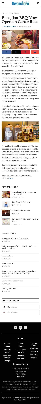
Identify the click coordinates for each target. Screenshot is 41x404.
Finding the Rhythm (10, 289)
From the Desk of (7, 357)
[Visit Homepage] (20, 3)
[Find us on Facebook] (15, 327)
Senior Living (20, 349)
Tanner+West (22, 400)
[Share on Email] (35, 52)
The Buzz (10, 13)
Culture (7, 343)
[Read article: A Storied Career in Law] (6, 213)
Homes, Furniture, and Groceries (15, 238)
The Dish (20, 359)
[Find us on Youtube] (25, 327)
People (20, 343)
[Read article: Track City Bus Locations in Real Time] (6, 221)
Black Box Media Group (19, 398)
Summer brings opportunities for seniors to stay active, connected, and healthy (20, 272)
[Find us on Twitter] (20, 328)
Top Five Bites (7, 256)
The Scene (34, 351)
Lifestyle (7, 361)
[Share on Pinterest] (25, 52)
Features (7, 349)
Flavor (7, 353)
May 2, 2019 (16, 213)
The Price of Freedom (21, 202)
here (11, 178)
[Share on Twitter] (16, 52)
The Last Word (33, 344)
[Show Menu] (3, 3)
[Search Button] (38, 3)
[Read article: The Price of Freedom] (6, 204)
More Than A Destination (12, 281)
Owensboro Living (9, 26)
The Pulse (34, 348)
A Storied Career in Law (21, 211)
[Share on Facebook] (6, 52)
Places (17, 13)
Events (7, 346)
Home (3, 13)
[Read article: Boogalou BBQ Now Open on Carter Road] (6, 194)
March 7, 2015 (17, 224)
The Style (34, 355)
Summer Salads (8, 263)
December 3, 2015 (25, 26)
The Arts (20, 353)
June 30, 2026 (17, 205)
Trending (33, 358)
